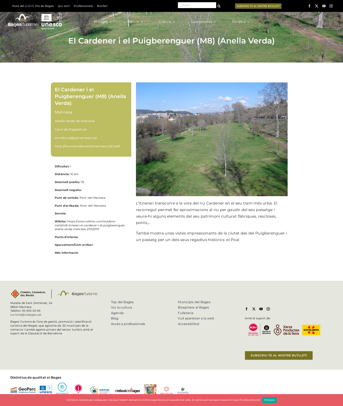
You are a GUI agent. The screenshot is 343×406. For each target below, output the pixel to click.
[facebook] (309, 6)
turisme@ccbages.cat (25, 314)
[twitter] (316, 6)
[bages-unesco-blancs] (35, 13)
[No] (338, 400)
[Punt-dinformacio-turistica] (78, 386)
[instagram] (331, 6)
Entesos (269, 399)
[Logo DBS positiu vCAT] (62, 384)
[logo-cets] (100, 386)
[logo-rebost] (127, 389)
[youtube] (324, 6)
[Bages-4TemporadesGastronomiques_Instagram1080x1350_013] (150, 386)
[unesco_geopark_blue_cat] (46, 387)
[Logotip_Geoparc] (23, 389)
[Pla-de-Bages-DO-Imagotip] (183, 388)
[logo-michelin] (166, 388)
